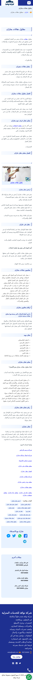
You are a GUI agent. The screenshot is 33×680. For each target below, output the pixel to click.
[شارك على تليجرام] (25, 541)
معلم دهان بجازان (12, 514)
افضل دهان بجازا (27, 471)
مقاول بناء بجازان (13, 493)
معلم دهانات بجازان (26, 487)
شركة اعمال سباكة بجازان (24, 455)
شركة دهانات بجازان (26, 476)
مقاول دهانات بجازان (11, 521)
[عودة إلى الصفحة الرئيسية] (31, 12)
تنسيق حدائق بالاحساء (25, 461)
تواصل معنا (16, 657)
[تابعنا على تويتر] (20, 663)
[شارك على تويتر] (14, 535)
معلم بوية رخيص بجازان (25, 482)
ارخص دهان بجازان (16, 501)
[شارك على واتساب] (19, 535)
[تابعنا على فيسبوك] (17, 663)
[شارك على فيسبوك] (26, 536)
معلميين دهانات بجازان (25, 521)
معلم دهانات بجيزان (9, 518)
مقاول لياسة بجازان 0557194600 (22, 579)
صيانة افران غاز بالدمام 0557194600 (21, 572)
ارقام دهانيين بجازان (25, 504)
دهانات (26, 39)
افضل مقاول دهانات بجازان (24, 508)
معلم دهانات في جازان (25, 466)
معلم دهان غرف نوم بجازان (23, 518)
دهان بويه (28, 511)
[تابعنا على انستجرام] (13, 663)
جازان (26, 12)
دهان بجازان (11, 508)
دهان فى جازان (19, 511)
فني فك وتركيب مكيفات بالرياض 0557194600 (21, 564)
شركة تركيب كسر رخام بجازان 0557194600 (21, 587)
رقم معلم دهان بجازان (25, 514)
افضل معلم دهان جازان (12, 504)
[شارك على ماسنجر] (8, 536)
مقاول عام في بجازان (25, 493)
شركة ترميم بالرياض (26, 450)
